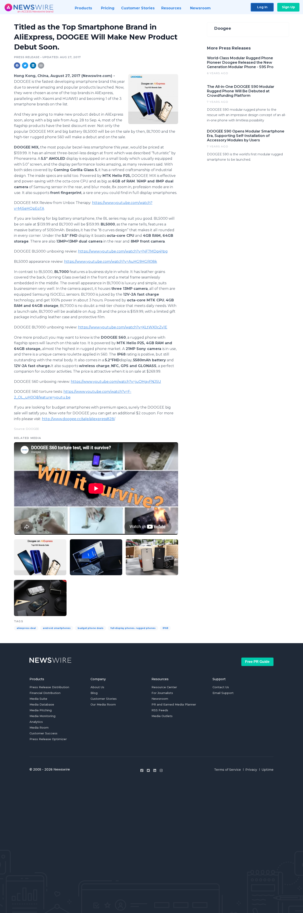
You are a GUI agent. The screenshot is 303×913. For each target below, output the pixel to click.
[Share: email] (41, 65)
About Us (97, 687)
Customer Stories (104, 698)
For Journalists (162, 693)
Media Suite (38, 698)
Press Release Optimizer (48, 739)
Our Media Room (103, 704)
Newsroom (160, 698)
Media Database (42, 704)
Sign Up (288, 7)
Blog (94, 693)
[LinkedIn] (154, 770)
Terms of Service (227, 770)
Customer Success (43, 733)
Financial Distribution (45, 693)
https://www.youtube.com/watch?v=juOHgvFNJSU (116, 381)
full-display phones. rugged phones (132, 628)
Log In (262, 7)
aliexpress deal (26, 628)
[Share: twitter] (25, 65)
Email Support (223, 693)
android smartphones (57, 628)
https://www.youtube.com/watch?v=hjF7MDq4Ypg (123, 251)
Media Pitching (41, 710)
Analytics (36, 721)
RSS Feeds (160, 710)
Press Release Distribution (49, 687)
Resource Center (164, 687)
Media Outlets (162, 716)
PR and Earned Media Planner (174, 704)
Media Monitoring (42, 716)
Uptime (267, 770)
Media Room (39, 727)
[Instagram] (161, 770)
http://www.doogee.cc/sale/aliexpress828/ (78, 419)
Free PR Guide (257, 662)
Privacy (251, 770)
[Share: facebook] (17, 65)
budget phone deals (90, 628)
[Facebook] (141, 770)
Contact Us (220, 687)
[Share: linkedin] (33, 65)
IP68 (165, 628)
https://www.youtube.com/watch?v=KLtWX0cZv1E (122, 327)
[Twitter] (148, 770)
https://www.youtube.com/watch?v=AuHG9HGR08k (110, 261)
